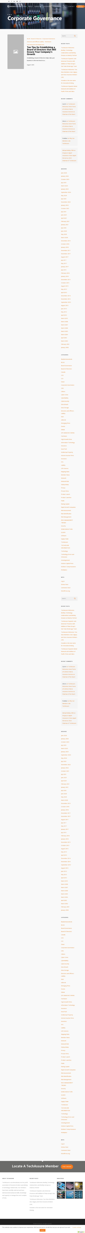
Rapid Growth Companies (68, 507)
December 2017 (65, 250)
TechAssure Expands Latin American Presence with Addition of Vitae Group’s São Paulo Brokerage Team (69, 62)
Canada (63, 372)
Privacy (63, 488)
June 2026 (64, 173)
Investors (64, 458)
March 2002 (64, 341)
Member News (65, 475)
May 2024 (64, 195)
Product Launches (66, 497)
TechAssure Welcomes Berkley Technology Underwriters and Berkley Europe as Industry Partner (69, 51)
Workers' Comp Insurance (68, 566)
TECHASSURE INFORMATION (35, 44)
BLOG (28, 38)
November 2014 (66, 299)
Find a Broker (67, 1166)
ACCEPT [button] (42, 1230)
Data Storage (65, 407)
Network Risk (65, 481)
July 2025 (63, 182)
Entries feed (64, 584)
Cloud (62, 382)
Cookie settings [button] (76, 1227)
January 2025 (65, 189)
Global (63, 429)
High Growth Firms (66, 439)
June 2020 (64, 231)
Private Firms (65, 491)
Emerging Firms (65, 423)
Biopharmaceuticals (66, 359)
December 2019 (65, 241)
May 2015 (64, 289)
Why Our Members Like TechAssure (68, 140)
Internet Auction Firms (67, 455)
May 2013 (64, 312)
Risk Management (66, 517)
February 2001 (65, 344)
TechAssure (48, 41)
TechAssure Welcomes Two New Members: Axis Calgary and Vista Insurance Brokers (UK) (69, 73)
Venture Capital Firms (67, 563)
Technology (64, 551)
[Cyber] (78, 1194)
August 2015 (64, 286)
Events (63, 426)
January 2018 (65, 247)
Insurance (64, 446)
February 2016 (65, 273)
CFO (62, 375)
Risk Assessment (66, 510)
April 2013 (64, 315)
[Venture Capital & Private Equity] (78, 1186)
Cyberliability (64, 398)
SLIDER (63, 532)
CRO (62, 388)
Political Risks (65, 484)
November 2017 (66, 253)
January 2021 (65, 224)
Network (63, 478)
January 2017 (65, 266)
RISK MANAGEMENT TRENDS (67, 521)
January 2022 (65, 205)
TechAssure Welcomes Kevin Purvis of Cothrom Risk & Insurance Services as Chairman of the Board (69, 109)
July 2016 (63, 270)
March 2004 (64, 334)
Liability (63, 465)
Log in (62, 581)
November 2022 (66, 202)
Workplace (64, 570)
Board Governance (66, 365)
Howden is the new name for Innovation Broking (68, 82)
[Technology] (61, 1186)
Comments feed (65, 587)
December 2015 (65, 279)
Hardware (64, 436)
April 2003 (64, 338)
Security (63, 526)
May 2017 (64, 263)
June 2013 (64, 308)
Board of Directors (36, 38)
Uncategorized (65, 560)
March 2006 (64, 328)
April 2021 (64, 218)
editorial (63, 420)
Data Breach (64, 404)
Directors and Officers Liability (35, 41)
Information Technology (68, 442)
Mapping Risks (65, 471)
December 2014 (65, 296)
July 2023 (63, 199)
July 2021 (63, 211)
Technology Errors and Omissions (67, 555)
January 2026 (65, 176)
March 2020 (64, 237)
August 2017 (64, 257)
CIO (62, 378)
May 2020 (64, 234)
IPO (62, 462)
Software (63, 535)
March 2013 (64, 318)
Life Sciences (64, 468)
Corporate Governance (48, 38)
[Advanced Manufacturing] (61, 1194)
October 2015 (65, 283)
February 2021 (65, 221)
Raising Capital (65, 504)
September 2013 (66, 302)
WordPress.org (65, 591)
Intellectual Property (67, 452)
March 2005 (64, 331)
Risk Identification (66, 513)
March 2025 (64, 186)
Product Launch (65, 494)
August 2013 (64, 305)
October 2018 (65, 244)
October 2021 (65, 208)
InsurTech (64, 449)
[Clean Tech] (70, 1194)
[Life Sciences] (70, 1186)
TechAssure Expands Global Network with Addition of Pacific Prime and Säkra (69, 88)
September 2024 (66, 192)
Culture (63, 391)
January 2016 (65, 276)
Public (62, 501)
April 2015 (64, 292)
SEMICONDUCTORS (67, 529)
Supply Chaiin (64, 539)
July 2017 (63, 260)
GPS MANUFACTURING (67, 433)
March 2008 (64, 321)
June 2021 (64, 215)
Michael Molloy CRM (68, 150)
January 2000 (65, 347)
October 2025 (65, 179)
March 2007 (64, 325)
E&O (62, 416)
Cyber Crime (64, 394)
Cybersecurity (65, 401)
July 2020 (63, 228)
